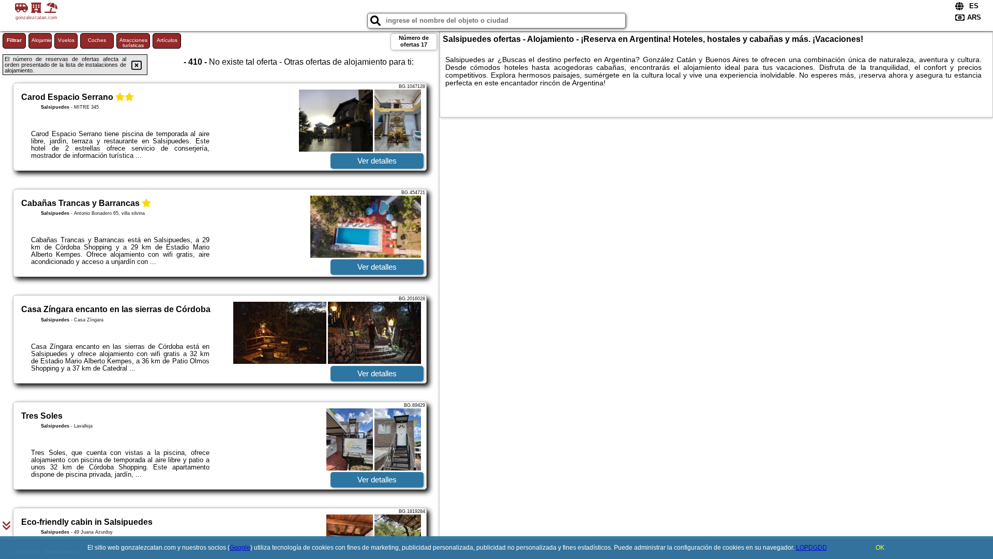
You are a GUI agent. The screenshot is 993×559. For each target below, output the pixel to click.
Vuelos (66, 40)
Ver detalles (377, 160)
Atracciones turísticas (133, 42)
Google (240, 547)
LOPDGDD (811, 547)
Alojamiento (42, 40)
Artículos (167, 40)
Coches (97, 40)
